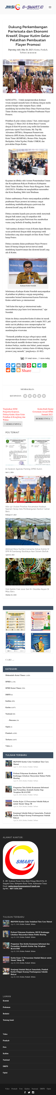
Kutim (37, 49)
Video (7, 746)
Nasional (8, 713)
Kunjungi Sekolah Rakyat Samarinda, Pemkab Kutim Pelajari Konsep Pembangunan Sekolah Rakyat (32, 815)
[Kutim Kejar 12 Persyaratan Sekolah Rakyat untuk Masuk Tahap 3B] (8, 803)
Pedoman (6, 1007)
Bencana (12, 720)
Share (26, 370)
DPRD (8, 681)
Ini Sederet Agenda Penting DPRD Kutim (23, 469)
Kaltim (8, 701)
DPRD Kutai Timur (13, 688)
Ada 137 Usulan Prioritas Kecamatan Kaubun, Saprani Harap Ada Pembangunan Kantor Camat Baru (27, 509)
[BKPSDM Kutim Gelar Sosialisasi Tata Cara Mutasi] (8, 763)
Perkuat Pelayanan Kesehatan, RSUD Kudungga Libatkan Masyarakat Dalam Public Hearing (32, 775)
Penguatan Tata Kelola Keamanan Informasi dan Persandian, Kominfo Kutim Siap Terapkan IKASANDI (31, 789)
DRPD (8, 694)
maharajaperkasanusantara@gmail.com (24, 886)
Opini (7, 726)
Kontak (6, 1000)
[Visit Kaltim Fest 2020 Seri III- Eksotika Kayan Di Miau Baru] (28, 571)
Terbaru (23, 52)
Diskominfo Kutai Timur (15, 675)
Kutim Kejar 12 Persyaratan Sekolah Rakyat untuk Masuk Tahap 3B (31, 802)
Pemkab (44, 49)
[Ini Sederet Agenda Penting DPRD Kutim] (28, 451)
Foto (4, 1047)
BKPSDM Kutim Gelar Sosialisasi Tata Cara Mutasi (31, 762)
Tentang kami (8, 1020)
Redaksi (6, 1013)
